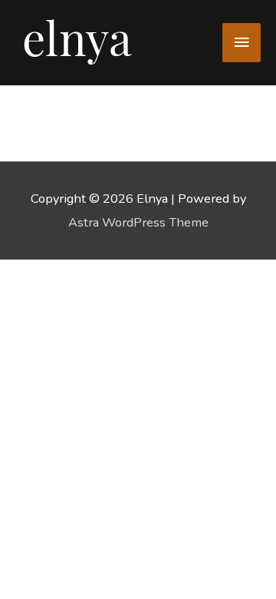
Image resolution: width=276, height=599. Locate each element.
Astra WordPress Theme (138, 222)
